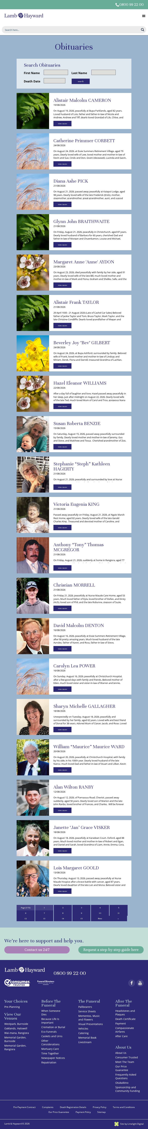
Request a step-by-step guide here (111, 949)
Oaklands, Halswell (15, 1028)
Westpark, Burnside (16, 1024)
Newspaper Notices (53, 1058)
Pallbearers (85, 1007)
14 (63, 918)
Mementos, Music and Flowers (89, 1017)
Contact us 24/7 (37, 949)
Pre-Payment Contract (24, 1107)
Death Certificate (125, 1019)
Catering (83, 1033)
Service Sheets (87, 1011)
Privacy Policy (99, 1107)
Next (100, 918)
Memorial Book (87, 1037)
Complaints (47, 1107)
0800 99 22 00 (131, 4)
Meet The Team (124, 1062)
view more (62, 123)
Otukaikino (121, 1082)
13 (44, 918)
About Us (120, 1053)
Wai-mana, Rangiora (16, 1033)
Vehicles (83, 1028)
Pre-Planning (12, 1007)
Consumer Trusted (126, 1057)
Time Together (50, 1053)
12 (26, 918)
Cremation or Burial (53, 1027)
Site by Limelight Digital (132, 1123)
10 (100, 913)
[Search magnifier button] (142, 29)
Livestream (85, 1042)
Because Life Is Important (50, 1020)
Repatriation (48, 1062)
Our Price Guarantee (121, 1068)
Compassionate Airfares (124, 1029)
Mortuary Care (50, 1049)
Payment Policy (83, 1112)
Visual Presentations (90, 1024)
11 (118, 913)
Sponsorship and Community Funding (127, 1089)
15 (81, 918)
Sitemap (101, 1112)
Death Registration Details (73, 1107)
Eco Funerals (49, 1031)
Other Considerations (50, 1042)
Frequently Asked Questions (125, 1076)
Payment (120, 1023)
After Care (121, 1036)
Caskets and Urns (51, 1036)
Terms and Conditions (124, 1107)
